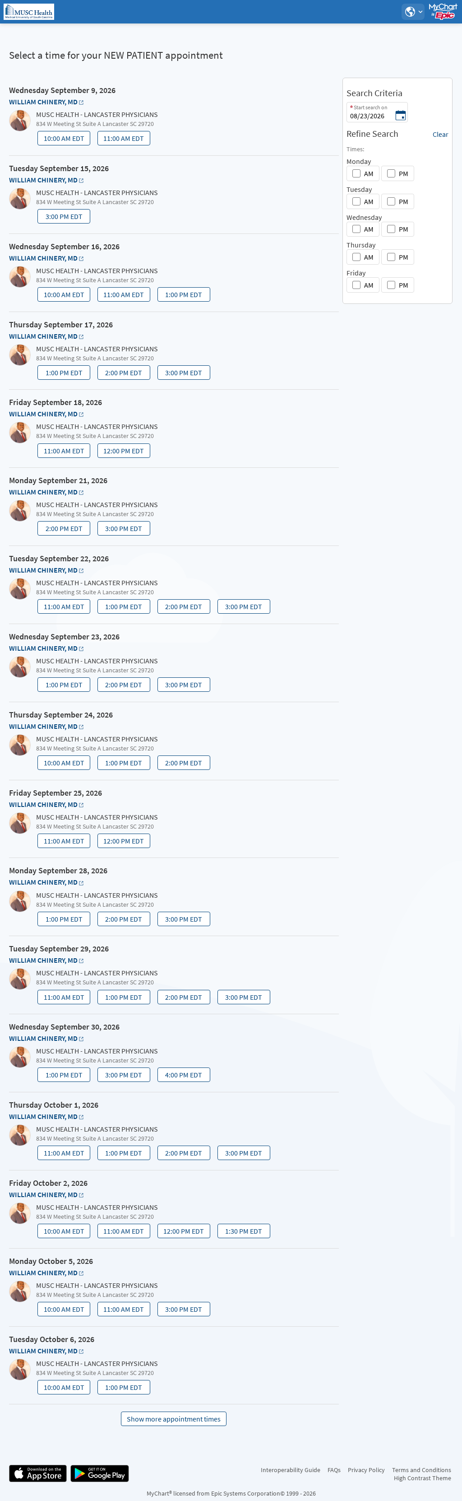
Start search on (371, 107)
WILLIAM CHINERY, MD (43, 101)
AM (369, 173)
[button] (413, 12)
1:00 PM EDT (180, 296)
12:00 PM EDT (121, 452)
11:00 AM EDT (121, 139)
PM (403, 173)
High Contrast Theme (422, 1478)
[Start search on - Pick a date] (400, 116)
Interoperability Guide (290, 1470)
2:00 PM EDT (120, 374)
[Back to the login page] (31, 12)
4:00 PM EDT (180, 1076)
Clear (440, 134)
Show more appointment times (174, 1418)
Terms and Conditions (421, 1470)
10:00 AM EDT (61, 139)
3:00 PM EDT (60, 218)
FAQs (334, 1470)
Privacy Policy (366, 1470)
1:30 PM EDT (240, 1232)
